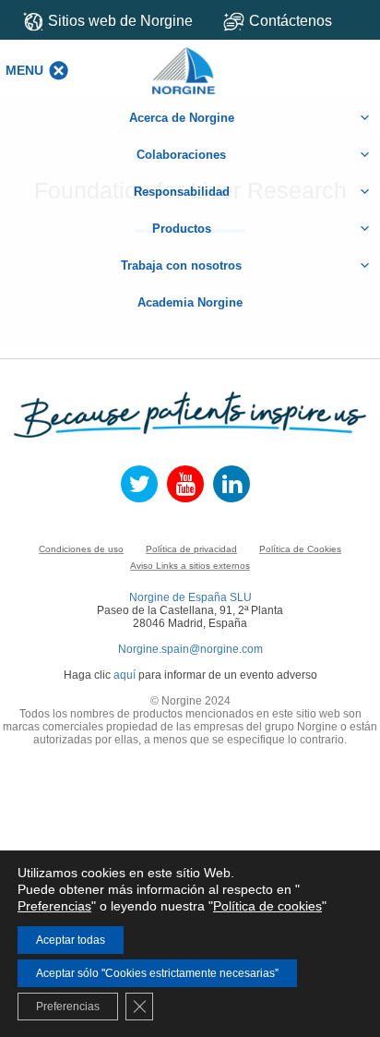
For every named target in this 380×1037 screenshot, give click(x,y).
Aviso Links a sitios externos (190, 566)
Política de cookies (267, 905)
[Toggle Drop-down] (294, 21)
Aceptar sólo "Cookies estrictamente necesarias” (157, 973)
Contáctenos (290, 21)
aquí (124, 675)
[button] (24, 70)
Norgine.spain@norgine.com (190, 649)
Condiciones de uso (81, 549)
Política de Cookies (300, 549)
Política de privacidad (191, 549)
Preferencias (54, 905)
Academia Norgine (190, 302)
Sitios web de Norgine (120, 21)
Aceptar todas (70, 940)
